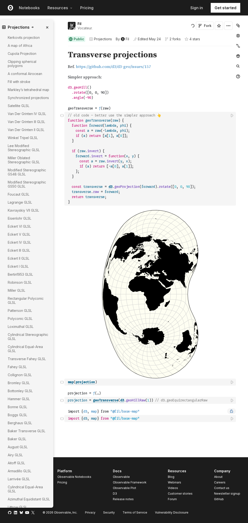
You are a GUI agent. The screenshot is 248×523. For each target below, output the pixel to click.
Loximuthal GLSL (20, 326)
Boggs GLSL (17, 415)
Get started (225, 7)
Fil (79, 24)
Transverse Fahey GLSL (27, 359)
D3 (115, 493)
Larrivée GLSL (19, 479)
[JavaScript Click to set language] (62, 159)
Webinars (174, 482)
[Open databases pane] (238, 36)
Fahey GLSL (17, 367)
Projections (103, 39)
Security (109, 512)
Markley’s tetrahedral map (28, 90)
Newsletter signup (227, 493)
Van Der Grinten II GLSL (26, 130)
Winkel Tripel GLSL (23, 138)
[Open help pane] (238, 76)
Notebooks (29, 7)
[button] (62, 48)
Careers (219, 482)
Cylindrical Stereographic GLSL (28, 336)
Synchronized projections (28, 98)
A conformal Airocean (25, 74)
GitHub (219, 499)
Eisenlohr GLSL (19, 218)
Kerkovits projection (24, 37)
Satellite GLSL (18, 106)
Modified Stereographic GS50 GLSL (27, 184)
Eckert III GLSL (19, 250)
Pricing (86, 7)
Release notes (123, 499)
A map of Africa (20, 45)
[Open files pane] (238, 25)
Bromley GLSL (19, 383)
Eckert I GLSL (18, 266)
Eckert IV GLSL (19, 242)
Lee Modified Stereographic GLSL (24, 148)
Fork (207, 26)
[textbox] (150, 159)
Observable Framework (130, 482)
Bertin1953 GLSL (20, 274)
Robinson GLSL (20, 282)
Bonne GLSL (17, 407)
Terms (135, 512)
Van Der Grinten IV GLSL (27, 114)
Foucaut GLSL (18, 194)
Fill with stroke (19, 82)
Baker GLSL (17, 439)
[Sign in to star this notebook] (219, 26)
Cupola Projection (22, 53)
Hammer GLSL (19, 399)
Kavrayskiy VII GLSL (23, 210)
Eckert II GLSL (18, 258)
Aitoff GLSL (16, 463)
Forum (172, 499)
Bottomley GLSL (20, 391)
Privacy (90, 512)
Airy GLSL (15, 455)
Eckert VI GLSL (19, 226)
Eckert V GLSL (19, 234)
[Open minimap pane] (238, 46)
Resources (57, 7)
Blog (171, 477)
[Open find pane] (238, 66)
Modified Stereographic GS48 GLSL (27, 172)
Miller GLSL (16, 290)
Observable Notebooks (74, 477)
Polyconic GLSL (20, 318)
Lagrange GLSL (20, 202)
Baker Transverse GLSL (26, 431)
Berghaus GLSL (20, 423)
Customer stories (180, 493)
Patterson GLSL (20, 310)
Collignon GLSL (20, 375)
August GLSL (18, 447)
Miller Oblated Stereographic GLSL (24, 160)
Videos (173, 488)
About (218, 477)
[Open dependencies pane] (238, 56)
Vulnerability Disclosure (171, 512)
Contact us (221, 488)
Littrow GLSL (17, 507)
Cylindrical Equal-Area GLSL (25, 349)
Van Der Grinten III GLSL (26, 122)
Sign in (196, 7)
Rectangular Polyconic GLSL (26, 300)
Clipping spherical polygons (22, 63)
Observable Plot (124, 488)
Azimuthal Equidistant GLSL (29, 499)
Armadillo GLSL (19, 471)
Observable (121, 477)
